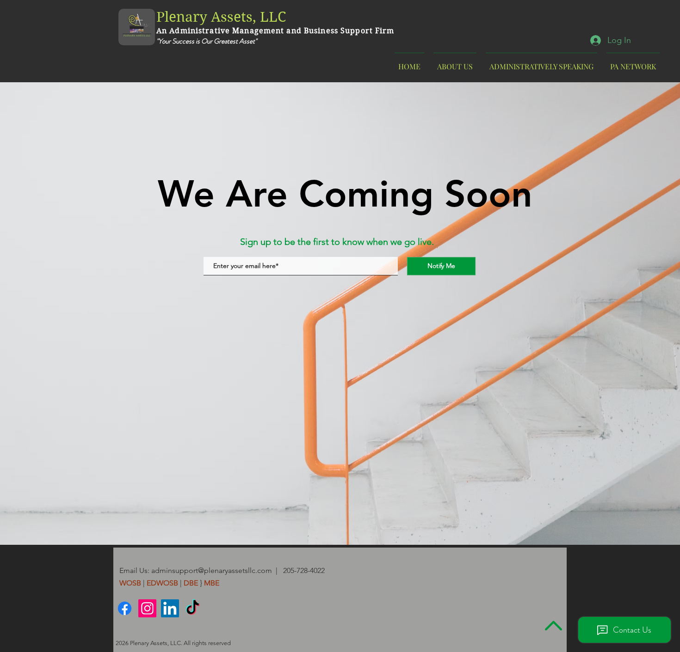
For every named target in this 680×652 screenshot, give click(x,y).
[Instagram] (147, 608)
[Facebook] (125, 608)
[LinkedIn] (170, 608)
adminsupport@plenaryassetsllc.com (211, 570)
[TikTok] (193, 608)
